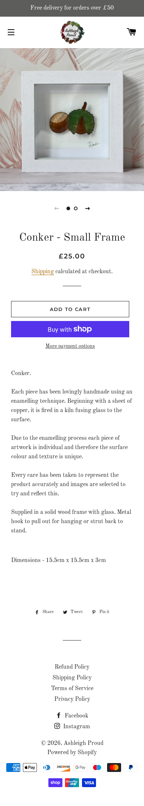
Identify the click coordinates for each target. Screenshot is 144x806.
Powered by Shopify (72, 753)
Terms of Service (72, 689)
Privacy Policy (72, 699)
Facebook (75, 716)
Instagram (76, 727)
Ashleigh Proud (83, 743)
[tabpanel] (72, 118)
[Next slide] (87, 208)
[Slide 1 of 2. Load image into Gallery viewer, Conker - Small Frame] (68, 208)
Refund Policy (72, 667)
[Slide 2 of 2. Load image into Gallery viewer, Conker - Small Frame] (75, 208)
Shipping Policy (72, 678)
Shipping (42, 272)
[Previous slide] (56, 208)
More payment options (70, 346)
